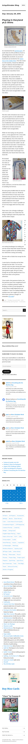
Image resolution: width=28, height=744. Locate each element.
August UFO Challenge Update (12, 466)
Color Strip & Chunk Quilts (14, 521)
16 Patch (5, 515)
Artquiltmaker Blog (10, 5)
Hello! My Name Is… (7, 735)
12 (7, 494)
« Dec (6, 503)
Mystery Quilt (18, 548)
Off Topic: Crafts (7, 551)
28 (14, 500)
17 (24, 494)
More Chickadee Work (17, 414)
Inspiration (21, 542)
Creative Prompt (7, 527)
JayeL (7, 414)
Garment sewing (6, 301)
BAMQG (5, 518)
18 (3, 497)
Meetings (15, 545)
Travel (16, 301)
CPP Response (20, 524)
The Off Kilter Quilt (9, 664)
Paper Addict (7, 634)
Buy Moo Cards (10, 688)
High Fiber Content (9, 614)
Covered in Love (8, 596)
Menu (23, 5)
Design (5, 530)
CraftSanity (7, 602)
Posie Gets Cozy (8, 646)
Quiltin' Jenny (8, 652)
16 (20, 494)
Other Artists (16, 551)
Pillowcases (12, 554)
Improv (14, 542)
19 (7, 497)
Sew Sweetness (7, 563)
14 (14, 494)
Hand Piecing (6, 542)
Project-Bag (12, 557)
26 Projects (12, 515)
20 (10, 497)
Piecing (5, 554)
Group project (7, 539)
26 (7, 500)
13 (10, 494)
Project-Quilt (21, 557)
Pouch (19, 554)
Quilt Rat (6, 648)
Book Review (18, 518)
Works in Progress (8, 569)
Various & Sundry (12, 566)
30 (20, 500)
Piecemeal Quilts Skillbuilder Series (14, 636)
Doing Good (11, 530)
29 (17, 500)
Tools (14, 563)
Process (5, 557)
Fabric (18, 533)
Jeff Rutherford (8, 618)
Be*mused (7, 594)
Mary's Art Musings (9, 624)
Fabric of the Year (8, 536)
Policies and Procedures (17, 739)
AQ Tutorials (5, 731)
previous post (18, 50)
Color (4, 521)
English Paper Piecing (9, 533)
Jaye (5, 300)
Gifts (20, 536)
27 (10, 500)
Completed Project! (8, 524)
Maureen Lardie (8, 626)
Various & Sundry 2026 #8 (11, 462)
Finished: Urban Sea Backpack (12, 464)
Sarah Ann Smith (8, 660)
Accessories (20, 515)
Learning (12, 301)
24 (24, 497)
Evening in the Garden (10, 610)
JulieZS (8, 383)
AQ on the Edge (8, 586)
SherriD (6, 662)
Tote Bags (21, 563)
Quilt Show (20, 560)
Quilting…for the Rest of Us (11, 656)
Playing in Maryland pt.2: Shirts (12, 21)
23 (20, 497)
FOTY (15, 536)
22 (17, 497)
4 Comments (22, 301)
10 (24, 491)
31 (24, 500)
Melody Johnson (8, 628)
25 (4, 500)
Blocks (11, 518)
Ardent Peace (7, 592)
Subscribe (6, 371)
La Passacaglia (7, 545)
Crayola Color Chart (9, 604)
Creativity (16, 527)
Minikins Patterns (8, 548)
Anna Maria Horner (9, 582)
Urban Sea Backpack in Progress (13, 468)
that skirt (11, 296)
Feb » (21, 503)
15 (17, 494)
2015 (22, 300)
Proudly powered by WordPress (9, 741)
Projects (5, 560)
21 (14, 497)
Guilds (14, 539)
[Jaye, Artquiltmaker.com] (14, 328)
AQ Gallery (5, 728)
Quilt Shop (12, 560)
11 (3, 494)
